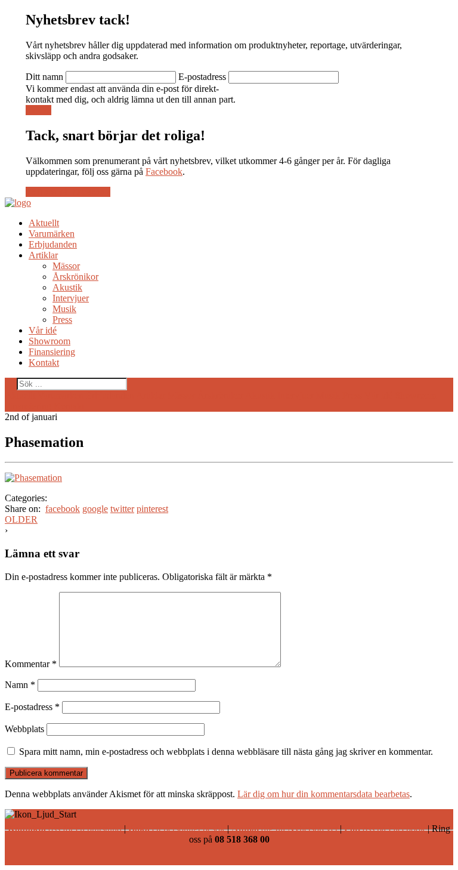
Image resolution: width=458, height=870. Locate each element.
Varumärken (52, 234)
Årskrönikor (75, 277)
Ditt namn (44, 77)
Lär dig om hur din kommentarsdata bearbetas (323, 794)
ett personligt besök (176, 828)
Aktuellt (44, 223)
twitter (122, 509)
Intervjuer (70, 298)
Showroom (49, 341)
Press (62, 319)
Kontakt (44, 362)
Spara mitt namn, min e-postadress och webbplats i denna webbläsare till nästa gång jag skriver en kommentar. (226, 751)
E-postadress (202, 77)
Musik (64, 309)
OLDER (21, 519)
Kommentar (31, 664)
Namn (20, 685)
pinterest (152, 509)
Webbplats (24, 729)
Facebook (164, 171)
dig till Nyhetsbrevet (284, 828)
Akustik (67, 287)
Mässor (66, 266)
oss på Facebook (384, 828)
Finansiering (52, 352)
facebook (62, 509)
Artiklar (43, 255)
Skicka (38, 110)
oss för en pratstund (65, 828)
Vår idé (43, 330)
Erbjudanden (53, 244)
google (95, 509)
